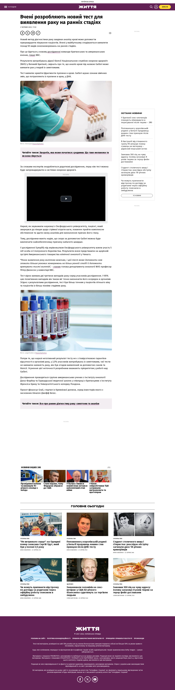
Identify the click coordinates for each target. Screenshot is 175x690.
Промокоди (139, 638)
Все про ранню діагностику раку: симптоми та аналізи (69, 403)
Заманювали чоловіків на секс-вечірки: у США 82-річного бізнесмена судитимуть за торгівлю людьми (87, 591)
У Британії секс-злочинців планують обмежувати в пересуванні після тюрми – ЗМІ (136, 120)
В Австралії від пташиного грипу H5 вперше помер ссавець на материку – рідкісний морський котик (134, 145)
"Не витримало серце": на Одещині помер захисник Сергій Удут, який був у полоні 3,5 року (40, 544)
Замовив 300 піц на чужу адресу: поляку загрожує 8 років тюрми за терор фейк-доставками (135, 158)
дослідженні (54, 51)
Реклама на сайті (38, 638)
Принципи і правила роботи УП (119, 638)
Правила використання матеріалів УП (88, 638)
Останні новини (131, 113)
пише (32, 55)
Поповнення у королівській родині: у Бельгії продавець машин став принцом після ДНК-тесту (135, 132)
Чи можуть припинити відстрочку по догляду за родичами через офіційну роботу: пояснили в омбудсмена (134, 185)
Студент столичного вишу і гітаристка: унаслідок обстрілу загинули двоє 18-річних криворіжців (136, 171)
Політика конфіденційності (59, 638)
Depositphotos (38, 144)
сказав (57, 266)
